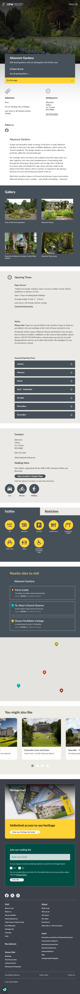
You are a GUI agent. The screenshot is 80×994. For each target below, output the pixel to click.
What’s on (8, 912)
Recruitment (10, 944)
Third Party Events (11, 960)
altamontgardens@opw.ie (25, 458)
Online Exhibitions (48, 951)
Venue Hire (10, 952)
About (44, 904)
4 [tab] (47, 765)
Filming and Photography (13, 966)
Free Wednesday (10, 926)
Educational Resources (49, 948)
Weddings (8, 956)
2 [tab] (37, 765)
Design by (11, 981)
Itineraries (8, 932)
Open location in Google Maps (30, 476)
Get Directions (52, 114)
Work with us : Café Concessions (52, 926)
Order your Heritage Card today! (23, 832)
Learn (44, 934)
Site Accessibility (10, 915)
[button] (44, 672)
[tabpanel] (41, 739)
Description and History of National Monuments (57, 937)
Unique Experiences (11, 919)
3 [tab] (42, 765)
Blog (43, 955)
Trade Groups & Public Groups (14, 922)
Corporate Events (10, 963)
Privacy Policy (21, 875)
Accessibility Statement (12, 975)
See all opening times (18, 74)
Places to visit (9, 908)
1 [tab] (32, 765)
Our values (45, 919)
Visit (7, 904)
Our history (45, 915)
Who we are (45, 912)
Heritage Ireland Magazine (50, 958)
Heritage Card (9, 929)
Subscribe (15, 880)
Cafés (6, 936)
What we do (45, 908)
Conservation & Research (50, 941)
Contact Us (71, 975)
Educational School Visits (50, 944)
